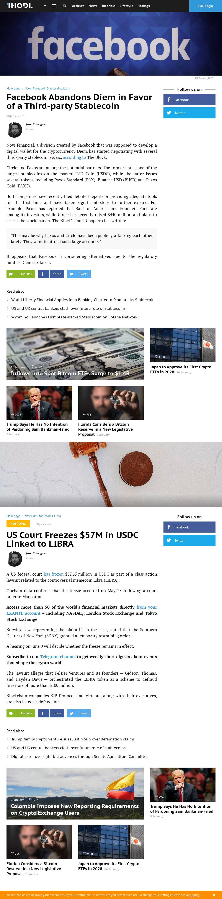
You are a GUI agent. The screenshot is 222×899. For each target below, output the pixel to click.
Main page (13, 88)
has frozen (54, 574)
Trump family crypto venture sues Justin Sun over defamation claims (73, 739)
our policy (192, 895)
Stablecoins (54, 88)
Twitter (179, 113)
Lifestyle (126, 6)
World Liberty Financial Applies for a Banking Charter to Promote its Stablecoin (83, 299)
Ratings (144, 6)
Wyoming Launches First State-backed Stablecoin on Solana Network (74, 317)
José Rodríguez (36, 124)
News (93, 6)
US (34, 516)
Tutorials (108, 6)
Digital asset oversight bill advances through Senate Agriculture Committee (80, 756)
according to (74, 157)
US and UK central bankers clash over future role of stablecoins (68, 308)
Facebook (39, 88)
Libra (66, 88)
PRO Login (205, 6)
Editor (30, 129)
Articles (78, 6)
